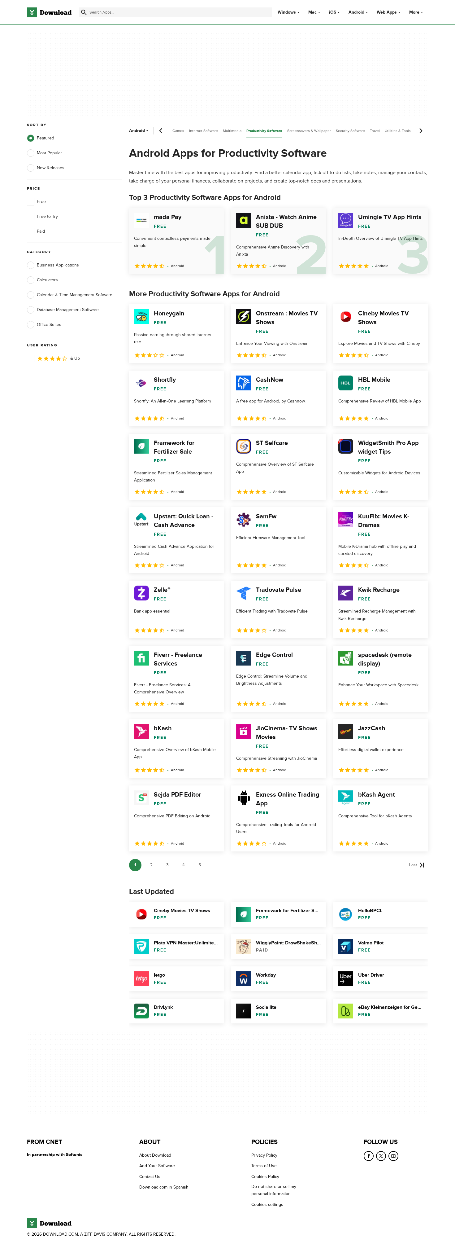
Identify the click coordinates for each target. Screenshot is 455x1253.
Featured (45, 138)
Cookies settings (267, 1204)
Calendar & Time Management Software (74, 294)
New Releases (50, 167)
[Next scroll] (420, 130)
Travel (375, 131)
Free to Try (47, 216)
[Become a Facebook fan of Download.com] (369, 1156)
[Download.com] (49, 12)
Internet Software (203, 131)
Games (178, 131)
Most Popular (49, 153)
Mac (312, 12)
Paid (41, 231)
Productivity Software (264, 131)
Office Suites (49, 324)
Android (356, 12)
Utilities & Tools (398, 131)
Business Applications (58, 265)
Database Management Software (68, 309)
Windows (287, 12)
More (414, 12)
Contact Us (149, 1176)
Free (41, 201)
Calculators (47, 280)
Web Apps (387, 12)
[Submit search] (84, 12)
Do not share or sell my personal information (273, 1190)
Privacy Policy (264, 1155)
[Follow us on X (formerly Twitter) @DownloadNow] (381, 1156)
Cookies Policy (265, 1176)
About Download (155, 1155)
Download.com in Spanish (163, 1187)
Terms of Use (264, 1165)
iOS (332, 12)
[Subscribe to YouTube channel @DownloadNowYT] (393, 1156)
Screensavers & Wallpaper (309, 131)
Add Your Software (157, 1165)
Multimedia (232, 131)
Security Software (350, 131)
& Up (75, 358)
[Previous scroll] (161, 130)
